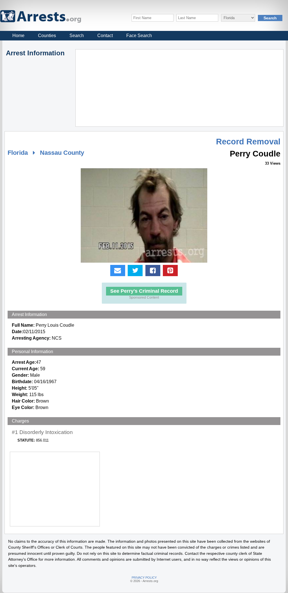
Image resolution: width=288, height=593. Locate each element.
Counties (47, 35)
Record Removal (248, 141)
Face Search (139, 35)
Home (18, 35)
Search (76, 35)
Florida (18, 152)
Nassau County (62, 152)
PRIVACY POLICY (144, 577)
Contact (105, 35)
